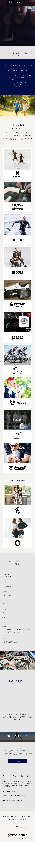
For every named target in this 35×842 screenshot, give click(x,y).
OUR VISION (5, 816)
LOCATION (30, 816)
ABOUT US (22, 816)
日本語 (21, 827)
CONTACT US (12, 819)
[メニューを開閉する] (33, 2)
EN (25, 827)
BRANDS (13, 816)
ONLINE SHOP (23, 819)
